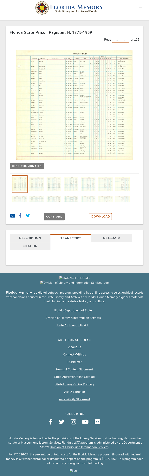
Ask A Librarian (74, 392)
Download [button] (100, 216)
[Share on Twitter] (28, 216)
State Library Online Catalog (74, 384)
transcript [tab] (71, 238)
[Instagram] (73, 422)
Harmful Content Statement (74, 369)
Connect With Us (74, 354)
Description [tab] (30, 238)
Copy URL (54, 216)
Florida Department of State (73, 310)
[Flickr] (97, 422)
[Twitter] (62, 422)
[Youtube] (85, 422)
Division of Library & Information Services (73, 318)
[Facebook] (51, 422)
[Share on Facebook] (20, 216)
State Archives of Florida (73, 325)
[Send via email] (13, 216)
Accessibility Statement (74, 399)
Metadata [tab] (111, 238)
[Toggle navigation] (140, 9)
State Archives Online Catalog (74, 377)
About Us (74, 347)
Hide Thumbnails (27, 166)
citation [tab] (30, 246)
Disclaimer (74, 362)
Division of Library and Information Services (79, 447)
